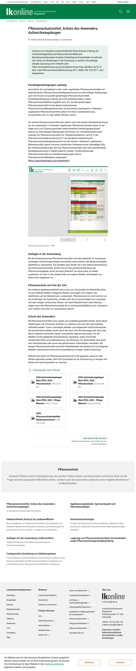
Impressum (107, 630)
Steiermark (11, 623)
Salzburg (10, 619)
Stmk (74, 2)
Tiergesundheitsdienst (78, 623)
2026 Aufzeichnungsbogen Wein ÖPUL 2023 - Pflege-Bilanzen (49, 400)
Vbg (88, 2)
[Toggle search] (120, 11)
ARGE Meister (44, 625)
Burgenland (11, 600)
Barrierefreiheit (108, 635)
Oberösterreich (13, 614)
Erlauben (120, 662)
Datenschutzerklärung (111, 632)
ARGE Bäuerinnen (45, 621)
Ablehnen (89, 662)
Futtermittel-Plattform (47, 595)
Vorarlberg (11, 633)
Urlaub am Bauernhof (78, 628)
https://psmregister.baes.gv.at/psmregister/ (48, 160)
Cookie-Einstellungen (54, 664)
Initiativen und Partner (47, 605)
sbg (67, 2)
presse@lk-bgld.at (115, 625)
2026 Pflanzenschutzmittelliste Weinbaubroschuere (48, 418)
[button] (128, 11)
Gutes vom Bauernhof (78, 590)
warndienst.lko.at (76, 633)
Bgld (46, 2)
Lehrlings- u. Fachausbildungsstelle (78, 601)
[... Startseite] (31, 11)
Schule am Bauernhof (78, 619)
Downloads (43, 600)
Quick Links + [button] (123, 2)
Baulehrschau (44, 630)
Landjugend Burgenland (79, 595)
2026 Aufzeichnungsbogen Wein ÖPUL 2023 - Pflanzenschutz (49, 382)
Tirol (81, 2)
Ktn (52, 2)
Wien (94, 2)
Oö (62, 2)
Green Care (43, 635)
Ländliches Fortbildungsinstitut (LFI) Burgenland (82, 613)
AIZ (39, 616)
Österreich (36, 2)
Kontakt (116, 630)
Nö (57, 2)
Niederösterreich (13, 609)
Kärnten (10, 605)
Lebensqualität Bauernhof (80, 607)
